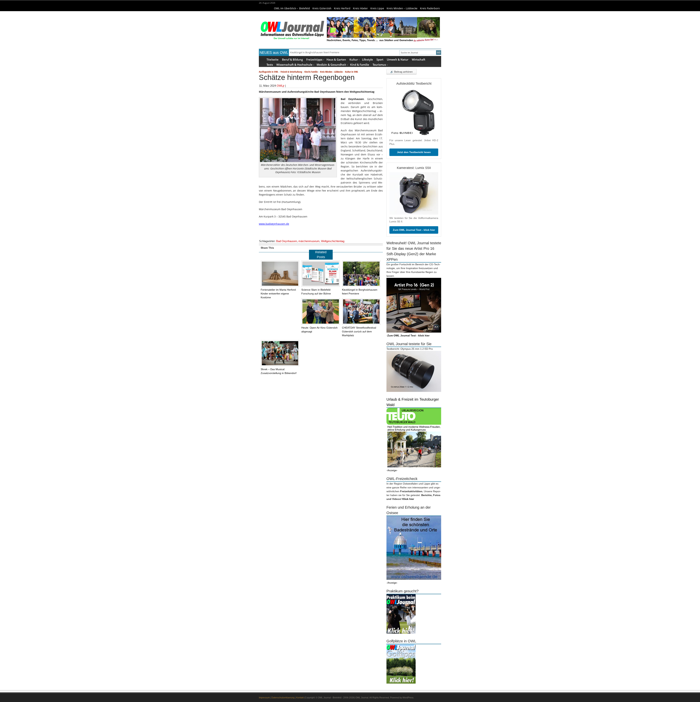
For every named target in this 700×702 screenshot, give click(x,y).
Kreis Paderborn (430, 8)
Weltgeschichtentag (332, 241)
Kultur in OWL (351, 71)
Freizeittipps (314, 59)
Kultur (353, 59)
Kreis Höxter (360, 8)
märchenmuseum (309, 241)
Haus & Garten (336, 59)
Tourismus (379, 64)
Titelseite (273, 59)
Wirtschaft (418, 59)
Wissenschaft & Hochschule (294, 64)
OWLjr (280, 85)
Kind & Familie (359, 64)
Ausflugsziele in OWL (268, 71)
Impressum (264, 697)
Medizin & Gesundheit (331, 64)
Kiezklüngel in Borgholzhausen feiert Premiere (314, 52)
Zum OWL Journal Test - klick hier (414, 229)
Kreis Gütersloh (321, 8)
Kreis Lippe (377, 8)
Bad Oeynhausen (286, 241)
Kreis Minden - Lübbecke (331, 71)
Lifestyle (367, 59)
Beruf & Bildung (292, 59)
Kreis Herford (342, 8)
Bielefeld (304, 8)
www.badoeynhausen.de (274, 223)
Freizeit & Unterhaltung (291, 71)
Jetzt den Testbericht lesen (414, 152)
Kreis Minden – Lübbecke (402, 8)
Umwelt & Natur (397, 59)
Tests (270, 64)
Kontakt (300, 697)
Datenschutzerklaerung (283, 697)
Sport (379, 59)
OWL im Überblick (285, 8)
